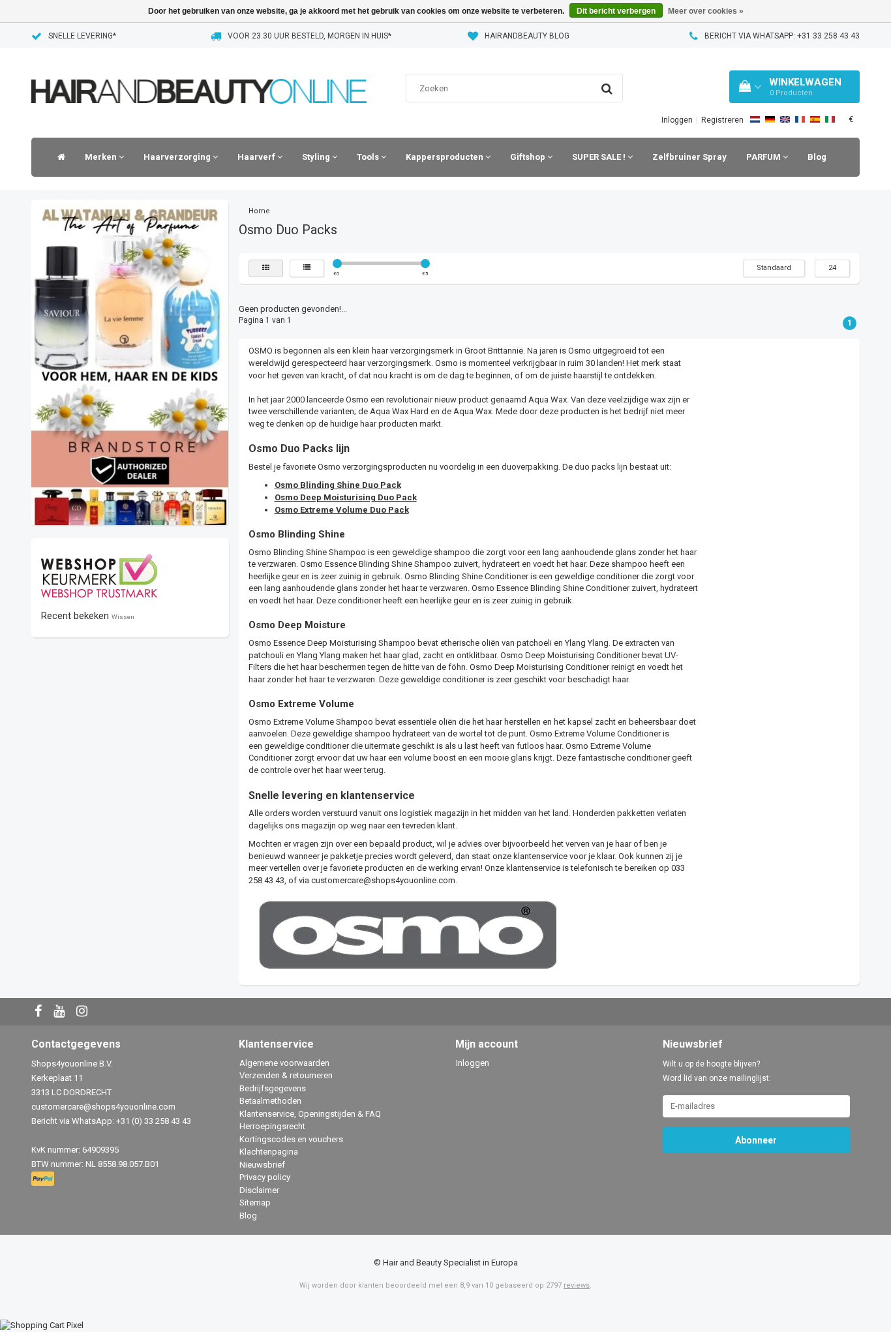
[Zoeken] (607, 89)
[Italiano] (830, 119)
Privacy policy (264, 1177)
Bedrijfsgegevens (272, 1088)
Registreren (722, 120)
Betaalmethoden (270, 1101)
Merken (102, 157)
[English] (785, 119)
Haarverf (257, 157)
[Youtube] (60, 1012)
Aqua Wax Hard (399, 411)
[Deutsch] (770, 119)
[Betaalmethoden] (44, 1179)
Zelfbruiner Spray (689, 157)
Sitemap (255, 1202)
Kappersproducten (445, 157)
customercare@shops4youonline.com (383, 880)
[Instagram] (83, 1012)
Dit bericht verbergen (616, 11)
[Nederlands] (755, 119)
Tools (369, 157)
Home (259, 211)
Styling (317, 157)
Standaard (774, 268)
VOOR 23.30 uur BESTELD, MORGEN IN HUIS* (309, 35)
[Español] (815, 119)
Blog (817, 157)
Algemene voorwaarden (284, 1063)
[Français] (800, 119)
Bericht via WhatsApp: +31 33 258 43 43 (782, 35)
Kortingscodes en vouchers (291, 1139)
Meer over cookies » (706, 11)
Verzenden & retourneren (286, 1075)
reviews (577, 1285)
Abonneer (756, 1140)
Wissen (123, 616)
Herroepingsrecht (272, 1126)
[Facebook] (40, 1012)
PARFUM (764, 157)
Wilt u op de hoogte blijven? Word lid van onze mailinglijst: (717, 1071)
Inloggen (677, 120)
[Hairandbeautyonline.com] (199, 75)
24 (832, 268)
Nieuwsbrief (262, 1165)
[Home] (58, 157)
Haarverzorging (178, 157)
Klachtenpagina (268, 1152)
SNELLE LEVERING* (82, 35)
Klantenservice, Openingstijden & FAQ (310, 1114)
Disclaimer (259, 1190)
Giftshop (528, 157)
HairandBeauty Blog (527, 35)
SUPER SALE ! (599, 157)
